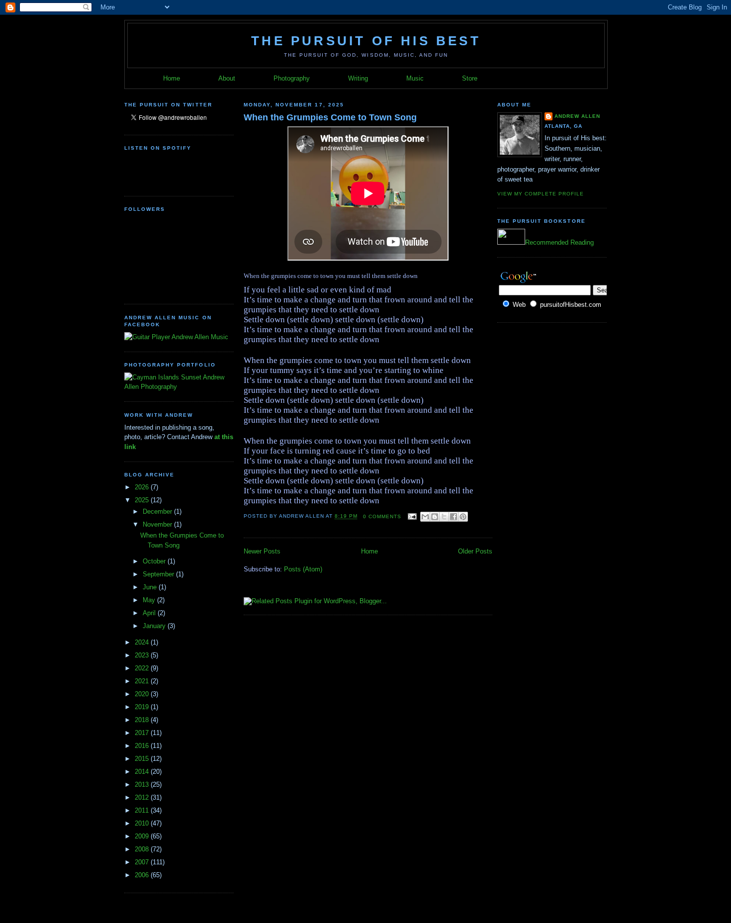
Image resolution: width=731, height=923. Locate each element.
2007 (143, 862)
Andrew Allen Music (199, 337)
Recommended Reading (559, 242)
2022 (143, 668)
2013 (143, 784)
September (159, 574)
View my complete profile (540, 193)
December (158, 511)
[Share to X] (444, 517)
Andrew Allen (577, 116)
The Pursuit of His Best (366, 40)
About (226, 78)
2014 (143, 771)
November (158, 524)
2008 (143, 849)
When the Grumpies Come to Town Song (330, 117)
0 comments (382, 516)
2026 (143, 487)
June (151, 587)
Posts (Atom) (303, 569)
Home (171, 78)
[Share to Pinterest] (463, 517)
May (150, 600)
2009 (143, 836)
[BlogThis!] (435, 517)
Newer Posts (262, 551)
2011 (143, 810)
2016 (143, 745)
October (155, 561)
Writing (358, 78)
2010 (143, 823)
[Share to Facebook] (453, 517)
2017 (143, 733)
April (150, 613)
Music (415, 78)
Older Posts (475, 551)
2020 (143, 694)
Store (469, 78)
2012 (143, 797)
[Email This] (425, 517)
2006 (143, 875)
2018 (143, 720)
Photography (292, 78)
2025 (143, 500)
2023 (143, 655)
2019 (143, 707)
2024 (143, 642)
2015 (143, 758)
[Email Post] (412, 516)
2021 (143, 681)
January (155, 626)
